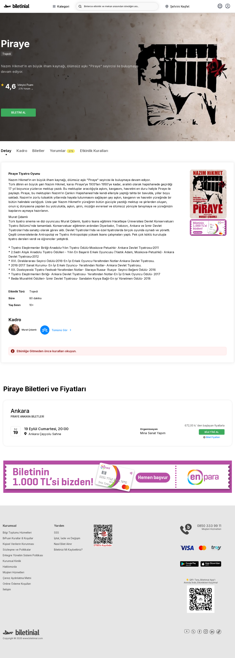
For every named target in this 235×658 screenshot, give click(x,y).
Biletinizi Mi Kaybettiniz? (68, 549)
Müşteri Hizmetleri (13, 572)
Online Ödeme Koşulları (17, 583)
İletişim (7, 589)
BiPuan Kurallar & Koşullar (18, 538)
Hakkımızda (10, 566)
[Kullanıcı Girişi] (227, 6)
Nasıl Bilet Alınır (63, 543)
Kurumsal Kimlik (12, 560)
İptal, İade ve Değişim (67, 538)
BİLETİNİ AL (18, 112)
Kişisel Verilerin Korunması (18, 543)
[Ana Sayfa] (16, 7)
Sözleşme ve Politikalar (17, 549)
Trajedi (6, 53)
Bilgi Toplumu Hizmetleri (17, 532)
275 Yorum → (26, 88)
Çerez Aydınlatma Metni (17, 578)
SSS (56, 532)
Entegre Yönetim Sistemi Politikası (23, 555)
